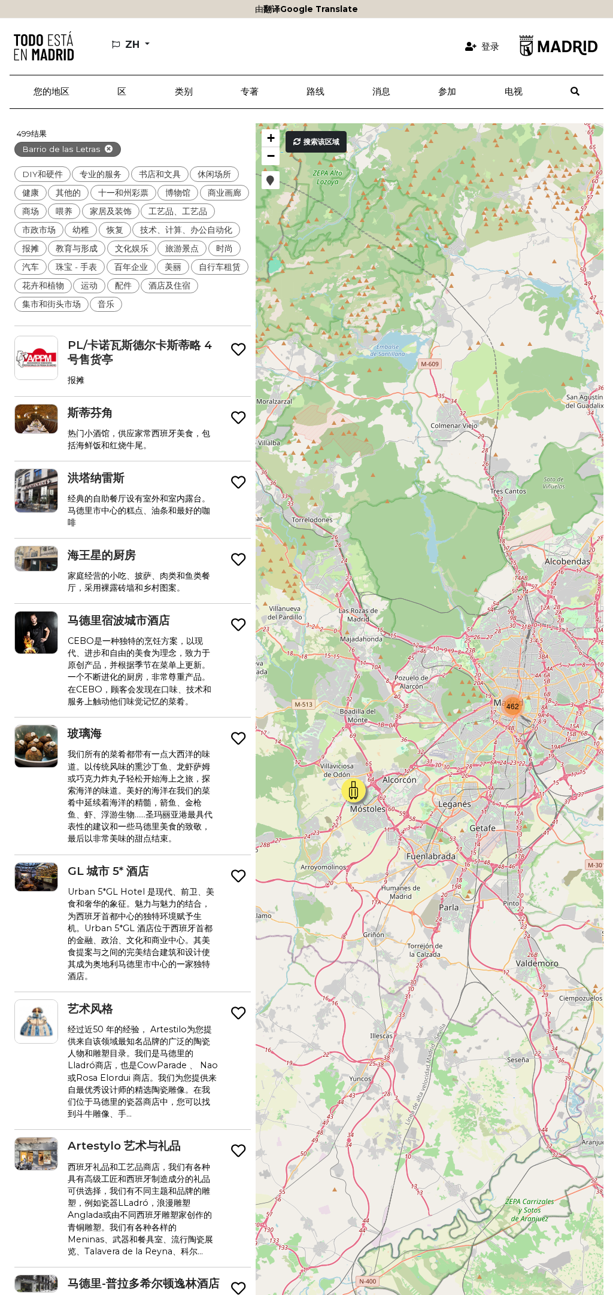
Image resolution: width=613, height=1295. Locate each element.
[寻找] (575, 92)
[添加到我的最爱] (238, 349)
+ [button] (271, 137)
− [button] (271, 155)
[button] (121, 92)
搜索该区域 (320, 141)
